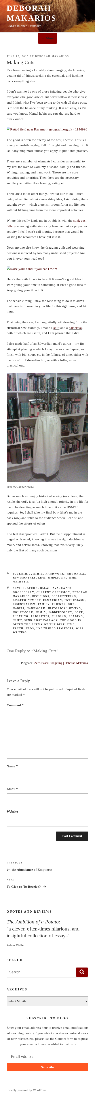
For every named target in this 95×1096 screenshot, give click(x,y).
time (71, 624)
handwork (36, 608)
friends (59, 604)
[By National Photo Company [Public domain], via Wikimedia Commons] (47, 269)
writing (20, 632)
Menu (50, 38)
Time (72, 577)
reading (76, 616)
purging (59, 616)
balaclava (75, 327)
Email (12, 789)
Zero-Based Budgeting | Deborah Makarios (61, 663)
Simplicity (57, 577)
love (79, 612)
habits (19, 608)
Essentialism (24, 604)
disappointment (27, 600)
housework (23, 612)
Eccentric (22, 573)
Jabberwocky (60, 612)
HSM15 (41, 612)
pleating (21, 616)
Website (12, 811)
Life (42, 577)
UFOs (30, 628)
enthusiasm (75, 600)
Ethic (38, 573)
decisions (40, 596)
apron (32, 588)
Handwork (55, 573)
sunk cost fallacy (41, 620)
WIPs (80, 628)
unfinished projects (55, 628)
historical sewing (64, 608)
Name (12, 766)
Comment (15, 705)
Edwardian (52, 600)
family (44, 604)
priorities (40, 616)
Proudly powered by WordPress (26, 1090)
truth (18, 628)
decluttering (64, 596)
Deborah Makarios (52, 56)
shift (56, 327)
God (71, 604)
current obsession (53, 592)
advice (19, 588)
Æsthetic (21, 581)
